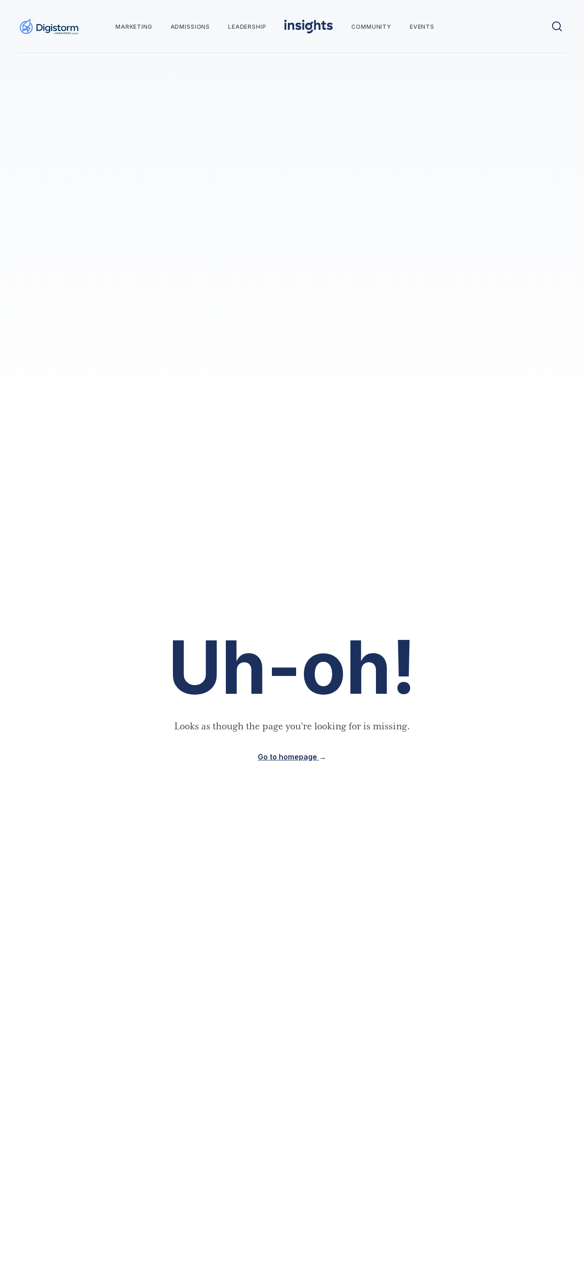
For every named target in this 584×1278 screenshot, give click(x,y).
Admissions (190, 26)
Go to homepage (292, 757)
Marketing (133, 26)
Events (422, 26)
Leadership (247, 26)
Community (371, 26)
